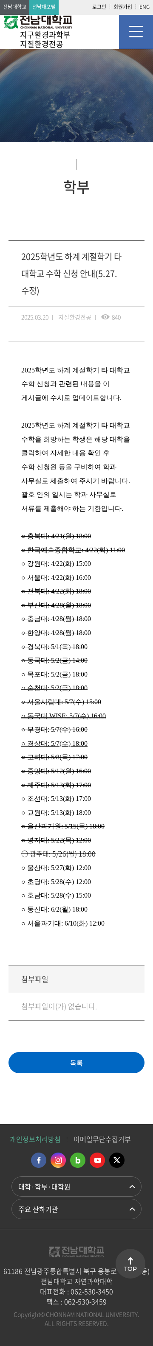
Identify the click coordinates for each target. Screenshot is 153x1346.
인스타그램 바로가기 (58, 1160)
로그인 (99, 6)
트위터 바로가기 (117, 1160)
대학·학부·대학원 (44, 1186)
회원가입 (122, 6)
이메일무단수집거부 (102, 1139)
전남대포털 (44, 7)
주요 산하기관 (38, 1209)
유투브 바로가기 (97, 1160)
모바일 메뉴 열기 (136, 32)
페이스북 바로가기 (38, 1160)
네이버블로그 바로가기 (77, 1160)
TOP (130, 1269)
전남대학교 (14, 7)
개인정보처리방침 (35, 1139)
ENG (144, 6)
